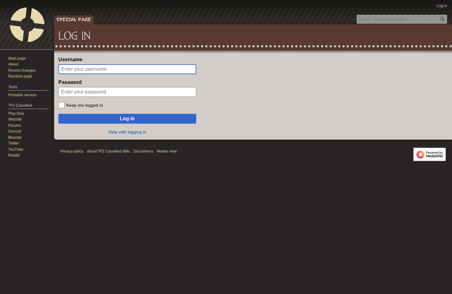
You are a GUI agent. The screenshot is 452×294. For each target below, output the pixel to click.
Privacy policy (71, 151)
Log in (127, 118)
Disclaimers (143, 151)
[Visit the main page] (27, 24)
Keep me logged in (84, 105)
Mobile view (167, 151)
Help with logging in (127, 131)
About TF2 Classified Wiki (108, 151)
